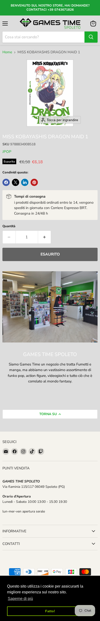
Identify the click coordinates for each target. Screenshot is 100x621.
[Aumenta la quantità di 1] (44, 237)
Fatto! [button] (50, 611)
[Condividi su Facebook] (6, 182)
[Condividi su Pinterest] (34, 182)
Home (7, 52)
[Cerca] (91, 37)
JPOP (6, 151)
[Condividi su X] (15, 182)
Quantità (8, 226)
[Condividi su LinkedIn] (24, 182)
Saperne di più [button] (20, 599)
